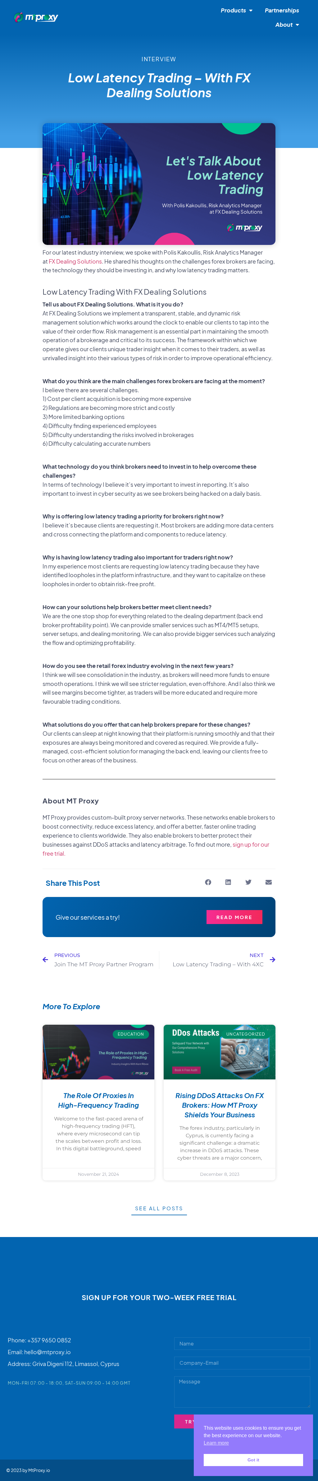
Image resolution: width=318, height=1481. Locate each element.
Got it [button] (253, 1459)
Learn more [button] (216, 1443)
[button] (208, 882)
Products (233, 10)
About (284, 24)
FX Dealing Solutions (75, 261)
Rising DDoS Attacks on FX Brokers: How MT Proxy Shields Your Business (219, 1105)
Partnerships (282, 10)
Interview (159, 58)
